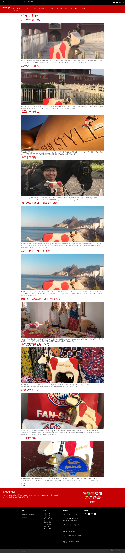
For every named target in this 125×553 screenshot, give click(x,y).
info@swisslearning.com (7, 1)
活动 (66, 8)
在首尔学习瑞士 (30, 112)
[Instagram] (123, 2)
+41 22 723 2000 (28, 1)
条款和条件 (24, 517)
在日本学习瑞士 (30, 157)
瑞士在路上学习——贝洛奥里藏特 (39, 203)
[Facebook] (113, 2)
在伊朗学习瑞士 (30, 438)
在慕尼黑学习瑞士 (31, 390)
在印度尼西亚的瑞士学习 (35, 344)
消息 (71, 8)
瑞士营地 (59, 8)
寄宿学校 (41, 8)
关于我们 (29, 8)
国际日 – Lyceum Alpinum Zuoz (40, 299)
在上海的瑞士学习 (31, 20)
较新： (23, 485)
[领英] (120, 2)
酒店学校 (50, 8)
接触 (76, 8)
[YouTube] (117, 2)
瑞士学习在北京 (30, 66)
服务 (35, 8)
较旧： (23, 484)
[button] (117, 549)
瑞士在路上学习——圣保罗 (35, 251)
